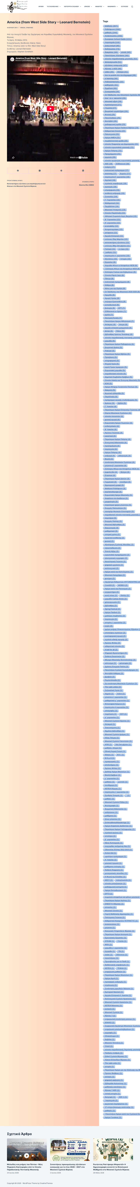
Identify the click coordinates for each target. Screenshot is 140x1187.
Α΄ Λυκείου (110, 860)
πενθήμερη (111, 785)
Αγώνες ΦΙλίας (112, 768)
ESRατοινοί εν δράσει (115, 311)
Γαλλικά (110, 249)
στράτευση (111, 985)
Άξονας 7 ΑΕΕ (112, 1090)
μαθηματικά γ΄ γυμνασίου (117, 700)
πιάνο (121, 694)
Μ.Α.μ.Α (109, 758)
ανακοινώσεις (112, 924)
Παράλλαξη (111, 397)
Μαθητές (111, 26)
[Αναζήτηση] (132, 6)
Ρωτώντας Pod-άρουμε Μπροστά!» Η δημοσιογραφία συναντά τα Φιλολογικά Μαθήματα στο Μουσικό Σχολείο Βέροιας (111, 1167)
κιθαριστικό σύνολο (114, 646)
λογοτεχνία (111, 449)
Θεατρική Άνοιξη (113, 318)
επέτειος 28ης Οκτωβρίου (117, 246)
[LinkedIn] (83, 171)
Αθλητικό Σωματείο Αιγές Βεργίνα (120, 216)
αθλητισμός (124, 456)
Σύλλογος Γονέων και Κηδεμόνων (120, 272)
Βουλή (109, 459)
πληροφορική (112, 360)
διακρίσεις (111, 52)
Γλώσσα (110, 108)
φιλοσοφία (125, 663)
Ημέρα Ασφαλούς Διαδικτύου (118, 826)
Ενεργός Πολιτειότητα (115, 508)
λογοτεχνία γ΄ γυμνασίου (116, 792)
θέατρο (125, 472)
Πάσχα (109, 278)
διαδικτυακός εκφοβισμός (117, 965)
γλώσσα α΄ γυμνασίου (115, 697)
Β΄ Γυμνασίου (112, 219)
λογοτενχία (111, 619)
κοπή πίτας (111, 595)
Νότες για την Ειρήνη (115, 288)
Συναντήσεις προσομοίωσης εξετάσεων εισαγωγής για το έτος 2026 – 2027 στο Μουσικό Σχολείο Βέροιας (68, 1167)
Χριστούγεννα (113, 105)
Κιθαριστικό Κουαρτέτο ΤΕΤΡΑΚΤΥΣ (121, 921)
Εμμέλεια (111, 88)
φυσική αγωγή (112, 420)
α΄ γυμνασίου (112, 717)
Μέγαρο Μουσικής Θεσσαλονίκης (120, 660)
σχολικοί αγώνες (113, 833)
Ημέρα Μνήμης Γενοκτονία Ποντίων (121, 387)
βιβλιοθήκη (111, 606)
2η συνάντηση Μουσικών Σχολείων (121, 684)
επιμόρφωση (112, 190)
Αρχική (41, 6)
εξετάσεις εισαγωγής (116, 65)
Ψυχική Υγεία (112, 364)
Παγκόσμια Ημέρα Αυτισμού (118, 934)
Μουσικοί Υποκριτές (115, 210)
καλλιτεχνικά (111, 568)
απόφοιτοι (111, 233)
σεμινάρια (110, 518)
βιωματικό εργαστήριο (116, 111)
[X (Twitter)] (39, 171)
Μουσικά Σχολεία (113, 1012)
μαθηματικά (111, 531)
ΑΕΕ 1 (123, 1097)
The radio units (112, 1063)
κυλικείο (109, 1009)
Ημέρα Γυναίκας (113, 1117)
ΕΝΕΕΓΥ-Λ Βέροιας (114, 904)
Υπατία (122, 941)
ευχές (108, 626)
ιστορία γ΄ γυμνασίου (115, 623)
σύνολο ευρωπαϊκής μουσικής (119, 147)
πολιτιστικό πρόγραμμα (116, 170)
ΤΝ (121, 951)
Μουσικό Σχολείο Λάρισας (117, 721)
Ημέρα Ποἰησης (113, 151)
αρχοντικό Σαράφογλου (116, 1104)
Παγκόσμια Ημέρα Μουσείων (118, 975)
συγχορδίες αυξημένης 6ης (117, 846)
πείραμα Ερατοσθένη (115, 301)
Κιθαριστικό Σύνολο (115, 131)
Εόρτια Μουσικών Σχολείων (118, 413)
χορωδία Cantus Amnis (116, 599)
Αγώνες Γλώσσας (113, 433)
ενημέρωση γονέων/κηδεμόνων (119, 1029)
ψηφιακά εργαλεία (114, 565)
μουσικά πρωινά (113, 863)
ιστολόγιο (110, 836)
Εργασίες (110, 262)
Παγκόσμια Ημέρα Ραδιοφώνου (119, 344)
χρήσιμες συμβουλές (115, 616)
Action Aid (110, 853)
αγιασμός (110, 187)
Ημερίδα (110, 295)
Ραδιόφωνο (112, 29)
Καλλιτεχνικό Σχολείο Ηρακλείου (120, 999)
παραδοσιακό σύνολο (115, 374)
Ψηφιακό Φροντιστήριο (116, 653)
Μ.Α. (120, 755)
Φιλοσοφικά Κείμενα (115, 704)
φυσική (109, 541)
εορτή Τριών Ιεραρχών (116, 367)
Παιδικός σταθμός (113, 1053)
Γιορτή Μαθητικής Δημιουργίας (119, 914)
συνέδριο (125, 482)
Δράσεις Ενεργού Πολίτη (116, 667)
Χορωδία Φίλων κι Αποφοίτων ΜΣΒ (121, 265)
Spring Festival (112, 609)
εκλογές (109, 1077)
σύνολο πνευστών (114, 416)
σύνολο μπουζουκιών (115, 884)
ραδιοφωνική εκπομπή (115, 887)
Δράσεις (87, 6)
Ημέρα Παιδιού (112, 612)
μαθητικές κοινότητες (115, 1087)
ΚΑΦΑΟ (109, 1022)
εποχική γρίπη (112, 534)
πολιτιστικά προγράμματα (117, 282)
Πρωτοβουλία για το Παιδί (117, 961)
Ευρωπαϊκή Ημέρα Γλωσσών (118, 423)
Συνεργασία (112, 92)
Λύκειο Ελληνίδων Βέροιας (117, 1060)
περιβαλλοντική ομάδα (116, 141)
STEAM (109, 941)
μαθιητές (110, 1111)
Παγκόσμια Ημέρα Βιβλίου (117, 354)
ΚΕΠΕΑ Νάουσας (113, 1006)
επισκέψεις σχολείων (115, 633)
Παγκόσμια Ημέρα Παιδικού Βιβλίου (121, 128)
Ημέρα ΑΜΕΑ (112, 137)
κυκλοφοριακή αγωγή (115, 636)
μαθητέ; (109, 799)
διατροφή (110, 1097)
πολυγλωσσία (123, 880)
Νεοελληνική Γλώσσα (115, 562)
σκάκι (108, 955)
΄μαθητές (110, 252)
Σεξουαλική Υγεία (113, 690)
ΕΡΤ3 (108, 894)
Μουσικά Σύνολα (113, 911)
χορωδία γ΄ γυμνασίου (115, 948)
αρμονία (110, 157)
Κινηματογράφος (113, 229)
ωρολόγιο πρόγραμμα (115, 856)
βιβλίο (122, 403)
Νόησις (109, 755)
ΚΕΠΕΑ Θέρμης (113, 789)
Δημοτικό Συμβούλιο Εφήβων (118, 377)
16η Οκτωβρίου (123, 745)
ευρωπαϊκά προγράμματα (117, 555)
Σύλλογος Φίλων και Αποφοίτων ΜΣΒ (122, 469)
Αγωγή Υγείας (112, 298)
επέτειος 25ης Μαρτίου (116, 239)
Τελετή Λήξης (111, 551)
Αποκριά (110, 724)
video (109, 72)
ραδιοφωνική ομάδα (115, 124)
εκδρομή (110, 456)
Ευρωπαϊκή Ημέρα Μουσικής (118, 495)
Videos (22, 27)
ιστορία (109, 1067)
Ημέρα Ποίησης (113, 452)
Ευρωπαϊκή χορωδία (115, 370)
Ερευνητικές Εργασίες (115, 938)
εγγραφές (110, 1033)
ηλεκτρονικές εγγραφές (116, 558)
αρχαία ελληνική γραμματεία (118, 328)
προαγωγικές (112, 762)
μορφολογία (111, 502)
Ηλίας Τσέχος (112, 738)
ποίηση (110, 167)
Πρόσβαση (111, 357)
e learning (111, 78)
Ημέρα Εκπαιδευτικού (115, 890)
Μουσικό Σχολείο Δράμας (117, 734)
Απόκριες (110, 324)
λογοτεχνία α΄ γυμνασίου (117, 256)
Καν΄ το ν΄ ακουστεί (115, 98)
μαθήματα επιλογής (114, 867)
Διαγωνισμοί (112, 46)
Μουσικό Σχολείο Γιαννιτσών (118, 741)
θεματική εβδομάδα (114, 393)
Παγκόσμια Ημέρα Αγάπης (117, 900)
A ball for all (111, 650)
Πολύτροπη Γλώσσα (115, 917)
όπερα (123, 324)
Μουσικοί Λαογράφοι (115, 575)
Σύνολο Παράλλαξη (115, 213)
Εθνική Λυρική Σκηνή (115, 751)
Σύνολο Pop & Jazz (114, 275)
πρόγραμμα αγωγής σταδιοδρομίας (121, 400)
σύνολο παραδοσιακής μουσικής (121, 59)
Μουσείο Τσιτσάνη (114, 1043)
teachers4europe (113, 492)
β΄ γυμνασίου (112, 839)
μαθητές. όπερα (113, 748)
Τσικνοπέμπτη (112, 728)
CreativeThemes (46, 1183)
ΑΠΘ (108, 745)
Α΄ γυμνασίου (112, 223)
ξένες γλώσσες (112, 819)
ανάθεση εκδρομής (114, 193)
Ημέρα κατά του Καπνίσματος (119, 572)
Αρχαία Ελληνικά (114, 236)
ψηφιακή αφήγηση (114, 1080)
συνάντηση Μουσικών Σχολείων (119, 462)
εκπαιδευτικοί (112, 305)
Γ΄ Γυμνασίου (112, 200)
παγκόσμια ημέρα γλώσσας (118, 505)
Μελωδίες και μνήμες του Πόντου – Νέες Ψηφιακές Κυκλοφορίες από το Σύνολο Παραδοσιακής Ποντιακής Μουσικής (25, 1167)
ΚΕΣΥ (109, 880)
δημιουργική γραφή (114, 485)
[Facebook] (18, 171)
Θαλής (125, 595)
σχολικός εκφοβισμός (115, 183)
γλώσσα (110, 928)
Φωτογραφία (111, 806)
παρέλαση (110, 714)
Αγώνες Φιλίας (112, 643)
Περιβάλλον (112, 206)
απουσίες (110, 907)
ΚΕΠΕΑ (109, 968)
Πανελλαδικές (112, 118)
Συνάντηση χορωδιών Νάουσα (119, 989)
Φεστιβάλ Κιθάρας (114, 673)
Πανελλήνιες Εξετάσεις (117, 55)
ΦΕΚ (108, 945)
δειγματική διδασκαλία (115, 809)
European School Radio (118, 39)
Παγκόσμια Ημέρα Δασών (117, 479)
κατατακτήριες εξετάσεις (117, 242)
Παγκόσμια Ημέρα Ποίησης (117, 439)
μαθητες (109, 782)
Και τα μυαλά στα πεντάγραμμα (120, 75)
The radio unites (113, 687)
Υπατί (109, 1046)
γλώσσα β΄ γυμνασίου (115, 465)
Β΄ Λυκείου (110, 429)
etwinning (110, 174)
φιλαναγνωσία (112, 602)
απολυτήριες (111, 765)
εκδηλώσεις (111, 812)
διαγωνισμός (111, 528)
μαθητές (111, 32)
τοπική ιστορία (112, 1094)
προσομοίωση (112, 446)
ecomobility (111, 226)
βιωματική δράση (113, 347)
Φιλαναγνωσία (113, 62)
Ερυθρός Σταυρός (113, 795)
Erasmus (110, 475)
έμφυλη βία (111, 472)
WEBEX (122, 585)
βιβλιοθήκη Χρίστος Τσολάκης (118, 334)
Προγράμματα (112, 154)
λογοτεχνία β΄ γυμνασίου (117, 177)
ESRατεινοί (122, 164)
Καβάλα (109, 1039)
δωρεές (125, 174)
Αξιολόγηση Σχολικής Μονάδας (119, 545)
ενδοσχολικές (112, 426)
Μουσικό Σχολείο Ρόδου (116, 802)
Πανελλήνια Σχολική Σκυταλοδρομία (121, 670)
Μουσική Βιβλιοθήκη (114, 524)
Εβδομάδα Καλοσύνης (115, 1083)
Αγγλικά (110, 180)
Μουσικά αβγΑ (113, 101)
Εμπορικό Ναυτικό (114, 992)
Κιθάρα (109, 285)
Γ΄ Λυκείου (110, 406)
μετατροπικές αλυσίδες (116, 873)
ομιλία (109, 315)
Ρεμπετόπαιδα (112, 680)
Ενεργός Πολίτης (113, 521)
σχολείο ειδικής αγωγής (116, 639)
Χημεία (109, 694)
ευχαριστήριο (112, 592)
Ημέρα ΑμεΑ (111, 978)
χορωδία (110, 341)
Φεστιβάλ (111, 121)
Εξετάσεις (111, 259)
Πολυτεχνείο (112, 134)
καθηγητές (111, 85)
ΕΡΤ (121, 308)
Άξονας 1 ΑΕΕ (113, 69)
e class (123, 249)
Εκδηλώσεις (112, 49)
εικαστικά (110, 436)
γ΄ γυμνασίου (112, 778)
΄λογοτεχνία (111, 1100)
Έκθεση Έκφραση (114, 870)
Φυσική (110, 114)
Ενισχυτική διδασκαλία (116, 442)
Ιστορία (125, 259)
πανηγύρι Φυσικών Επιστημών (119, 511)
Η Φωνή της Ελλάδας (115, 877)
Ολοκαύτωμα (112, 1036)
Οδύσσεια (121, 955)
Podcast (109, 351)
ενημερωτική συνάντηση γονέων (120, 1019)
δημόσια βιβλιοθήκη (114, 731)
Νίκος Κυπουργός (113, 843)
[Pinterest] (61, 171)
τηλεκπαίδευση (112, 548)
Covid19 (109, 585)
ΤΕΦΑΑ (121, 968)
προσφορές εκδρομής (115, 982)
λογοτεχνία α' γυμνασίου (116, 707)
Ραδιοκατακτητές (114, 82)
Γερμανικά (110, 482)
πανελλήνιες (111, 958)
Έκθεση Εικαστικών (114, 656)
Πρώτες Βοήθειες (113, 1073)
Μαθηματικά (112, 203)
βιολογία (110, 308)
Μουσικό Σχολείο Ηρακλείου (118, 1002)
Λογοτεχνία (112, 42)
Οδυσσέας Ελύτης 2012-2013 (118, 850)
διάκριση (110, 390)
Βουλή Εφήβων (112, 775)
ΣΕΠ (123, 714)
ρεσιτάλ (122, 782)
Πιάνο (120, 331)
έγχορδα (110, 951)
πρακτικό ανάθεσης (114, 538)
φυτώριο (110, 578)
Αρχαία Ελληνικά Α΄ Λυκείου (118, 995)
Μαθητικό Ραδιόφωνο (115, 488)
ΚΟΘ (108, 383)
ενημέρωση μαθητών (115, 972)
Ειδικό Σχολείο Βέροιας (116, 1056)
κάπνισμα (110, 663)
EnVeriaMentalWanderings (117, 823)
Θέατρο (122, 72)
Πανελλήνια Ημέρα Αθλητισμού (119, 321)
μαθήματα (110, 816)
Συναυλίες (29, 27)
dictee (109, 331)
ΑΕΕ (108, 164)
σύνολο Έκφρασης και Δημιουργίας (121, 144)
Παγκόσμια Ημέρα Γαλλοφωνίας (120, 829)
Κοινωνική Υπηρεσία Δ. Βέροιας (119, 931)
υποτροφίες (111, 711)
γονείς (126, 52)
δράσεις (109, 403)
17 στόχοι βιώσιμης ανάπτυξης (119, 1107)
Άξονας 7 (110, 1016)
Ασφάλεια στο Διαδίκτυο (116, 498)
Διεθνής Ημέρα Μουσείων (117, 772)
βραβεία (110, 677)
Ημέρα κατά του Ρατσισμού (117, 589)
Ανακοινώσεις (113, 36)
